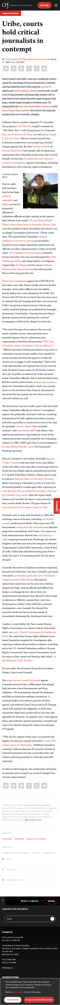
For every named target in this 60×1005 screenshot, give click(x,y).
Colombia (19, 839)
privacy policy (18, 992)
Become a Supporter (30, 901)
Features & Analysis (11, 13)
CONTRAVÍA (23, 126)
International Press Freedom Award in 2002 (24, 507)
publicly (6, 196)
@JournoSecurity (33, 820)
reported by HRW (26, 431)
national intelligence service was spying (24, 239)
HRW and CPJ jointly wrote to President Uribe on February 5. (28, 344)
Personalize (12, 1000)
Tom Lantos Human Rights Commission (35, 106)
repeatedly (7, 200)
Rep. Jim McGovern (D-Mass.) (18, 135)
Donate (51, 900)
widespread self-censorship (30, 527)
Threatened (48, 853)
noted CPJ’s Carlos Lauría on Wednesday (29, 743)
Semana (25, 90)
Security (36, 853)
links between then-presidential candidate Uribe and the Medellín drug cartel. (29, 493)
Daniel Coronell (10, 853)
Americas (7, 839)
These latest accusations (14, 281)
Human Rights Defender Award (18, 447)
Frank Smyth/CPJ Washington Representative (26, 59)
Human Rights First (12, 151)
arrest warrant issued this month (23, 680)
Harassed (25, 853)
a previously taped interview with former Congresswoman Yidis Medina (28, 578)
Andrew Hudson (41, 147)
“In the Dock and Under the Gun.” (29, 659)
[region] (30, 991)
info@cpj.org (7, 967)
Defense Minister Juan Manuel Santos (27, 267)
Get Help (44, 5)
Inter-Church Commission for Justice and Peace (29, 634)
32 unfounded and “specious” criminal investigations (28, 161)
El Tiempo (21, 265)
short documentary (46, 382)
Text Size (11, 870)
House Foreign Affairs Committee (16, 110)
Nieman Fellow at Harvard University (34, 479)
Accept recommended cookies (39, 1000)
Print (9, 859)
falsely (5, 204)
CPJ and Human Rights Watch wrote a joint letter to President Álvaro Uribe (29, 223)
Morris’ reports (24, 427)
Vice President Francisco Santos (25, 253)
